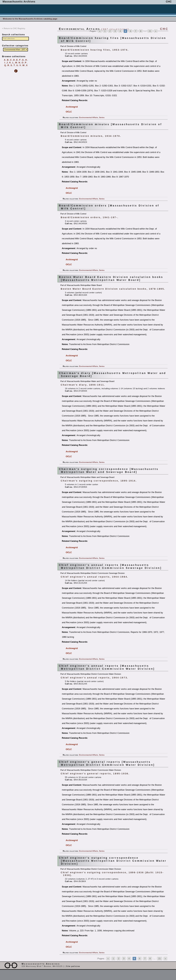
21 (150, 31)
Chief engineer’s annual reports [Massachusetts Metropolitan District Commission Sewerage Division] (110, 566)
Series (101, 117)
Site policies (73, 966)
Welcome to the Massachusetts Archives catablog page (30, 19)
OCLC (69, 111)
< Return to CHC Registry (13, 28)
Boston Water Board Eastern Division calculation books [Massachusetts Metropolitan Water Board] (111, 278)
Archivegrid (72, 106)
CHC (169, 1)
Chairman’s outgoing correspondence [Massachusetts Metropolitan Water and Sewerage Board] (108, 470)
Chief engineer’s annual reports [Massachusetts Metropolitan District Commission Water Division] (107, 667)
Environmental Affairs (88, 117)
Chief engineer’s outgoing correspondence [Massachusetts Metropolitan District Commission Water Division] (112, 860)
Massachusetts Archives (19, 1)
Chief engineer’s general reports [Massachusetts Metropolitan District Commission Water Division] (107, 763)
